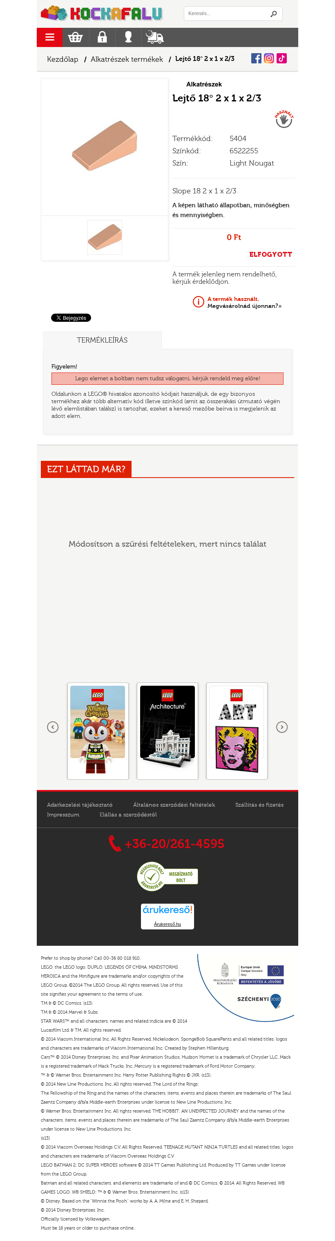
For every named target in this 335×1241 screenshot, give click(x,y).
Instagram (269, 58)
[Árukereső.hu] (167, 890)
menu (50, 37)
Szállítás (155, 37)
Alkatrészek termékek (127, 59)
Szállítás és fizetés (259, 805)
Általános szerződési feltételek (174, 805)
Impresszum (63, 815)
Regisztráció (102, 37)
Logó (102, 14)
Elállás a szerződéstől (128, 815)
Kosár (75, 37)
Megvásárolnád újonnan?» (245, 303)
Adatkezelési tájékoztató (80, 805)
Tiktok (282, 58)
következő (282, 727)
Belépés (128, 37)
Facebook (256, 58)
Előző (53, 727)
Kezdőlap (62, 59)
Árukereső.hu (167, 924)
